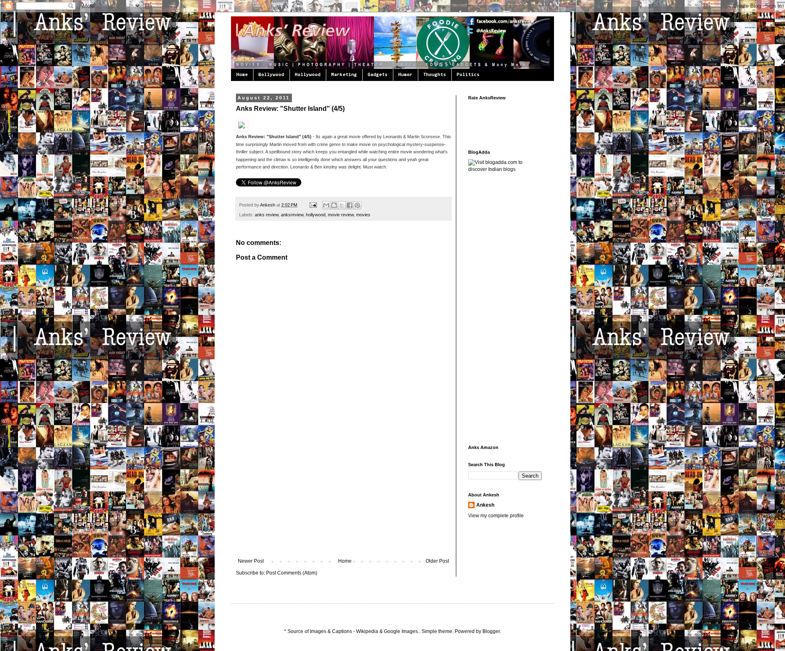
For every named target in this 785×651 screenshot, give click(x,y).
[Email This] (326, 205)
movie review (341, 214)
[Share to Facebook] (349, 205)
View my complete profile (496, 516)
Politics (468, 74)
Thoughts (434, 74)
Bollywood (271, 74)
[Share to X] (342, 205)
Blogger (491, 631)
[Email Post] (312, 204)
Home (242, 74)
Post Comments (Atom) (291, 573)
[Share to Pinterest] (357, 205)
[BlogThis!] (334, 205)
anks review (266, 214)
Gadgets (378, 74)
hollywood (315, 214)
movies (363, 214)
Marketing (344, 74)
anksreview (292, 214)
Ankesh (268, 204)
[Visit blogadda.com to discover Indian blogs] (505, 169)
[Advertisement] (343, 497)
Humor (405, 74)
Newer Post (251, 561)
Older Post (437, 561)
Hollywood (308, 74)
